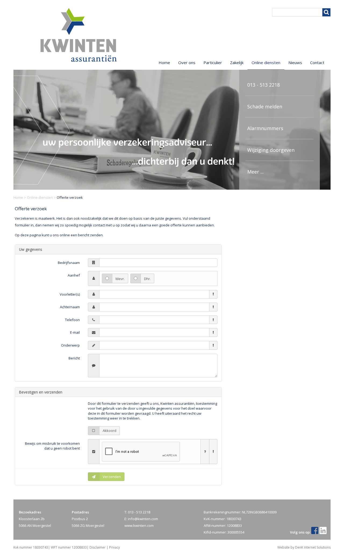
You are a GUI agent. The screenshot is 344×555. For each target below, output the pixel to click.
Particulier (212, 62)
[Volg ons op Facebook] (315, 532)
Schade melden (264, 106)
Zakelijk (236, 62)
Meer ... (255, 171)
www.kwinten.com (139, 525)
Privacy (114, 547)
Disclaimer (97, 547)
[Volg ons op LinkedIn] (324, 532)
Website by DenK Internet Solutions (304, 547)
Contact (317, 62)
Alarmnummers (265, 128)
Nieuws (295, 62)
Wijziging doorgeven (271, 150)
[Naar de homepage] (78, 35)
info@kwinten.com (143, 518)
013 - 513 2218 (263, 85)
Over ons (186, 62)
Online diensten (40, 197)
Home (18, 197)
